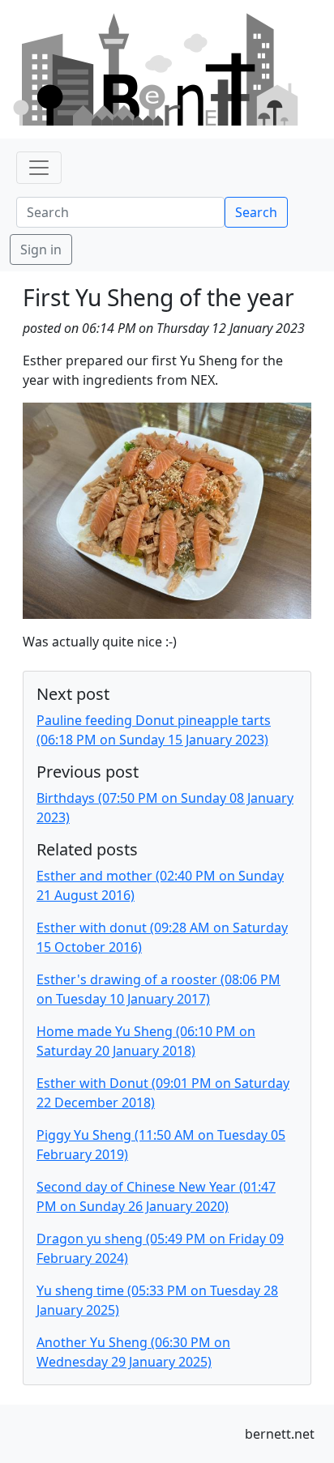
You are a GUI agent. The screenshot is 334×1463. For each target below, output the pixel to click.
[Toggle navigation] (39, 167)
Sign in (41, 249)
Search (256, 212)
